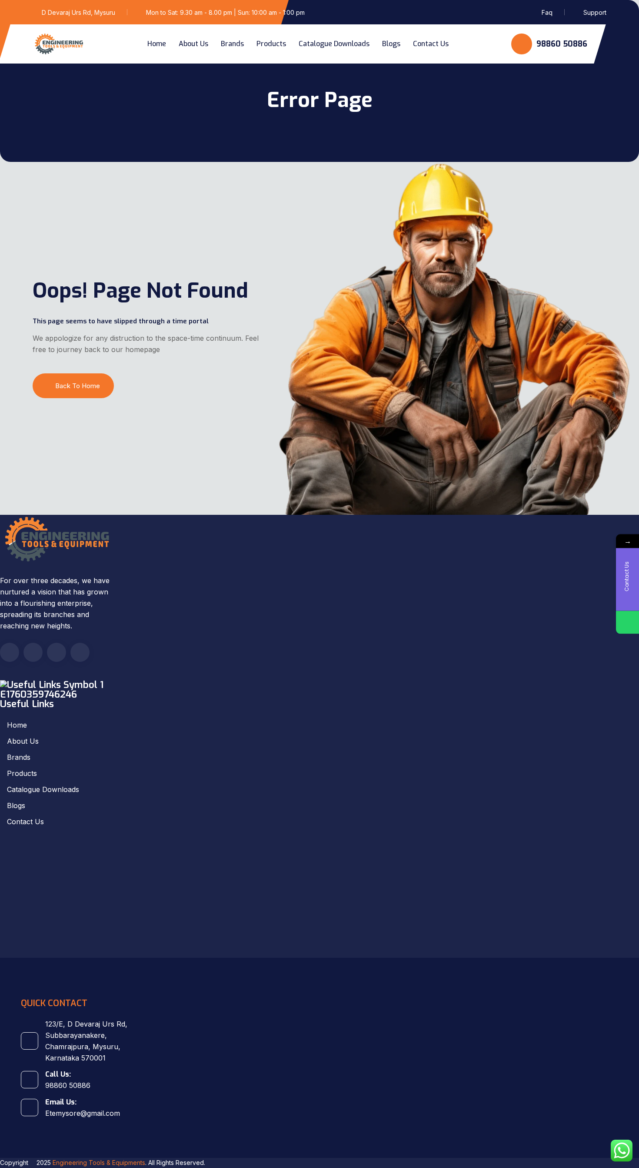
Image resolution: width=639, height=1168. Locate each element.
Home (156, 43)
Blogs (391, 43)
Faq (547, 12)
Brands (232, 43)
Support (594, 12)
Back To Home (77, 386)
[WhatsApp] (627, 622)
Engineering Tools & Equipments (99, 1162)
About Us (193, 43)
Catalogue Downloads (334, 43)
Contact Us (431, 43)
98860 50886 (560, 44)
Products (271, 43)
